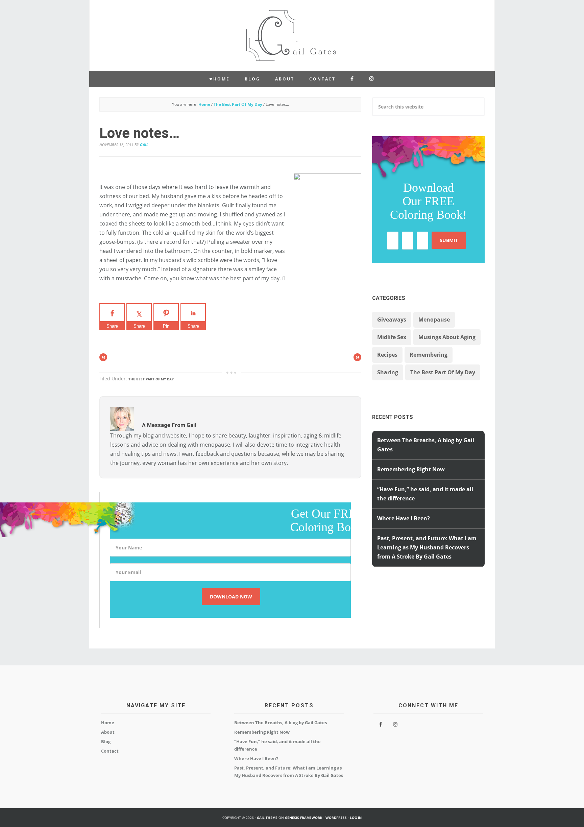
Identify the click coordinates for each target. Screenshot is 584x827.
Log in (356, 817)
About (108, 732)
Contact (110, 751)
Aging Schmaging (292, 35)
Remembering (428, 354)
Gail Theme (267, 817)
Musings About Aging (447, 337)
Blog (106, 741)
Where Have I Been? (256, 758)
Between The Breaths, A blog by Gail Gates (280, 722)
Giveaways (391, 319)
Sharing (387, 372)
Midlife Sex (391, 337)
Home (107, 722)
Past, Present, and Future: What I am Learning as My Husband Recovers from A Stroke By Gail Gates (427, 547)
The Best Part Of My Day (151, 379)
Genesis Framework (303, 817)
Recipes (387, 354)
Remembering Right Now (411, 469)
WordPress (336, 817)
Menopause (434, 319)
